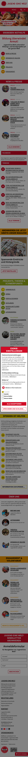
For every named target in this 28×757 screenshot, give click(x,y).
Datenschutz (5, 370)
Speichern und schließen (14, 409)
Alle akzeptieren (14, 404)
